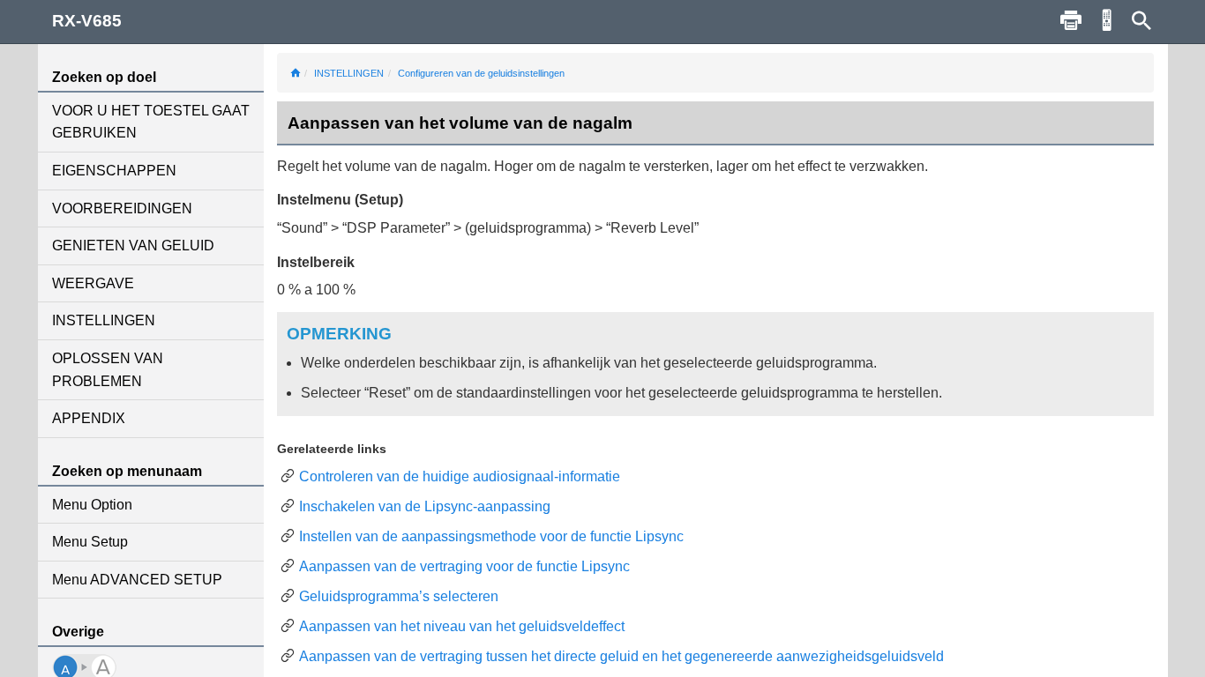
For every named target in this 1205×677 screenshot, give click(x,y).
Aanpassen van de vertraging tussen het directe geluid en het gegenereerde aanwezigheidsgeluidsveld (621, 656)
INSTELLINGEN (103, 320)
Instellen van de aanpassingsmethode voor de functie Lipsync (491, 536)
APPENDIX (88, 418)
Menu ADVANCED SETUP (137, 579)
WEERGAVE (93, 283)
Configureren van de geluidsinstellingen (481, 73)
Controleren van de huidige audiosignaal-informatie (459, 476)
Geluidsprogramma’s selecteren (398, 596)
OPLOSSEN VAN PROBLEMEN (107, 370)
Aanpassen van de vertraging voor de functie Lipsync (464, 566)
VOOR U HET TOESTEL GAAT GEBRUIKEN (151, 122)
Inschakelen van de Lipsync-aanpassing (424, 506)
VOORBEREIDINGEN (122, 208)
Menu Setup (90, 541)
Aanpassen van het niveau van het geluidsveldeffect (462, 626)
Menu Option (92, 504)
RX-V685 (87, 20)
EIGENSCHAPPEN (114, 170)
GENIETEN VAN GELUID (133, 245)
